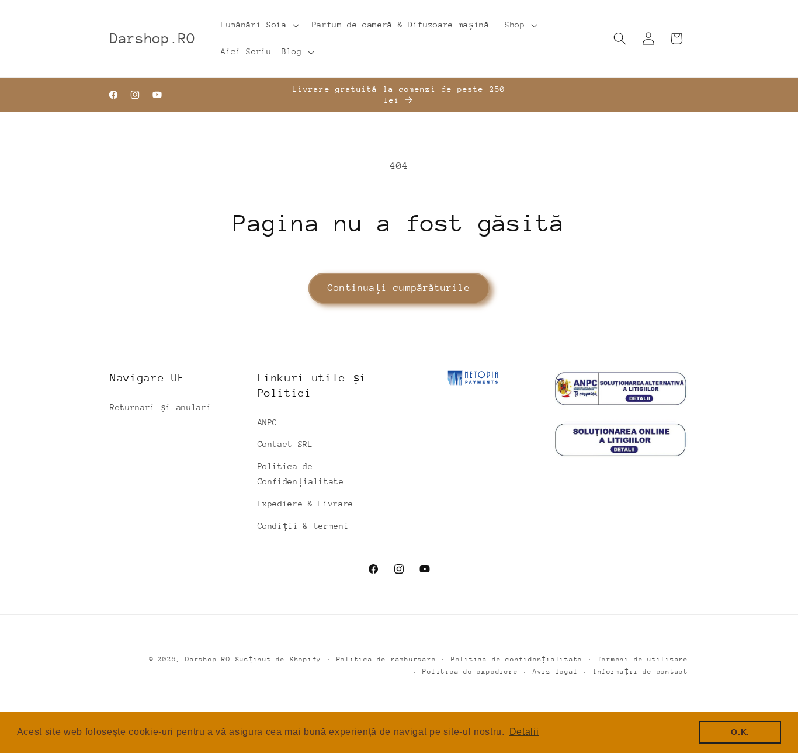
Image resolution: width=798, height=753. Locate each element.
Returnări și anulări (160, 407)
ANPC (268, 422)
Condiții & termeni (303, 525)
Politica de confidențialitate (516, 659)
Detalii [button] (524, 732)
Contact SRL (285, 444)
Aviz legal (555, 671)
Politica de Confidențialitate (301, 474)
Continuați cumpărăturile (399, 288)
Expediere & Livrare (306, 503)
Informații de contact (640, 671)
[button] (258, 25)
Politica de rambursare (386, 659)
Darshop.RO (208, 659)
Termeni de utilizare (643, 659)
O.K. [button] (740, 732)
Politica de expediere (470, 671)
